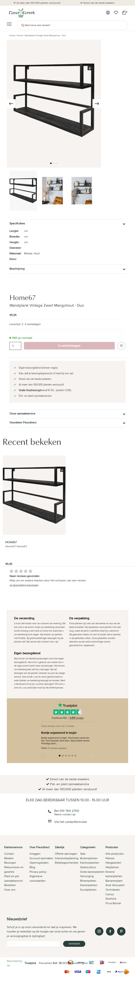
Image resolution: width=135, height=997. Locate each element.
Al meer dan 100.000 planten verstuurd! (38, 3)
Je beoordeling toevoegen (23, 585)
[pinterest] (121, 931)
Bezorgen (10, 863)
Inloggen (35, 854)
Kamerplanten (88, 885)
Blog (32, 867)
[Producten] (108, 12)
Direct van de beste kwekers (99, 3)
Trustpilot (30, 963)
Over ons (9, 890)
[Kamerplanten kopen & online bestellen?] (21, 12)
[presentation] (11, 103)
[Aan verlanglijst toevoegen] (121, 346)
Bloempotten (88, 881)
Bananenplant (114, 881)
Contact (9, 854)
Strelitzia (110, 899)
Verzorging (87, 876)
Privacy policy (38, 872)
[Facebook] (110, 931)
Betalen (9, 858)
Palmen (110, 858)
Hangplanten (113, 863)
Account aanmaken (41, 858)
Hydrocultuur (88, 867)
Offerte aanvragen (66, 854)
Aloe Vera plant (114, 885)
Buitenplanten (89, 858)
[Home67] (34, 495)
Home (12, 35)
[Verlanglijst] (116, 12)
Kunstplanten (88, 890)
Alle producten (114, 854)
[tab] (17, 875)
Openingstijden (39, 863)
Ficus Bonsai (113, 903)
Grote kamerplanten (92, 872)
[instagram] (99, 931)
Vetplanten (112, 867)
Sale (82, 854)
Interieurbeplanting (66, 858)
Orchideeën (112, 890)
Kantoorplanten (89, 863)
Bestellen (10, 885)
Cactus (109, 894)
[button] (51, 163)
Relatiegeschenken (67, 863)
